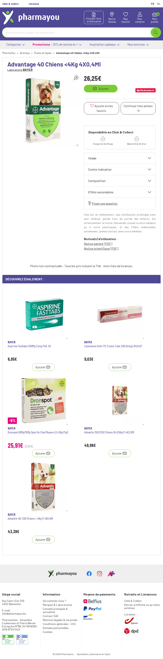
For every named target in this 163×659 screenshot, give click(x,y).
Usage (92, 158)
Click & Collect (133, 600)
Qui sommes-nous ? (54, 600)
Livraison (129, 614)
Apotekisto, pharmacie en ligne (93, 654)
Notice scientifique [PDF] (101, 248)
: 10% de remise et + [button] (55, 44)
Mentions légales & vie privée (60, 620)
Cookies (47, 632)
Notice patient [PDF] (98, 243)
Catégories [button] (13, 44)
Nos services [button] (136, 44)
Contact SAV (50, 616)
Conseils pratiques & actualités (55, 610)
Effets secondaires (101, 192)
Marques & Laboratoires (57, 604)
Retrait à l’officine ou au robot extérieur (142, 606)
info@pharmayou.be (14, 613)
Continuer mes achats (138, 106)
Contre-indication (100, 169)
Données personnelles (56, 628)
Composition (97, 181)
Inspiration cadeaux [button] (102, 44)
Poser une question (104, 203)
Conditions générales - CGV (59, 624)
